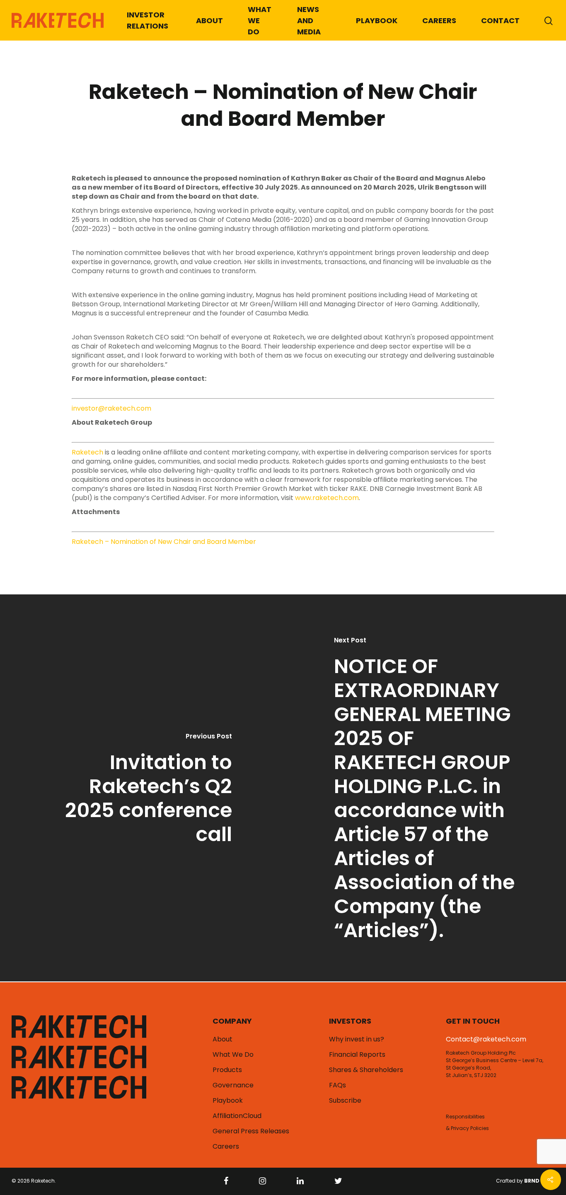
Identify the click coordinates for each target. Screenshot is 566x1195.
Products (227, 1070)
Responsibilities (465, 1116)
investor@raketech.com (111, 408)
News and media (309, 20)
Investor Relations (147, 20)
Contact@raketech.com (486, 1039)
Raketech (87, 452)
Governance (233, 1085)
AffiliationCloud (237, 1115)
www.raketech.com (327, 498)
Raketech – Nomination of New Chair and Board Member (164, 541)
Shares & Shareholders (366, 1070)
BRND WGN (539, 1180)
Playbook (376, 20)
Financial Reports (357, 1054)
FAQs (337, 1085)
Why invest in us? (356, 1039)
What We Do (259, 20)
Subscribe (345, 1100)
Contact (500, 20)
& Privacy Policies (467, 1128)
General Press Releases (251, 1131)
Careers (439, 20)
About (209, 20)
